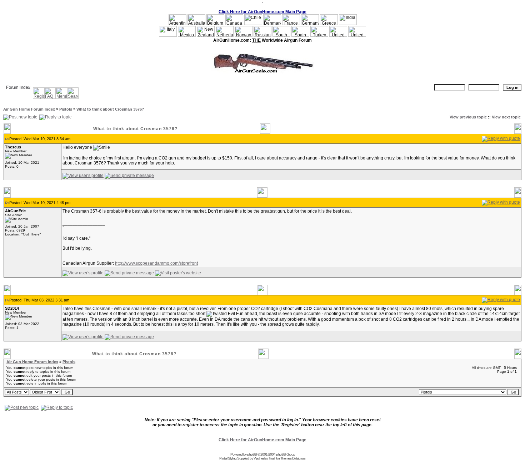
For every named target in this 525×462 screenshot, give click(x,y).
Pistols (65, 109)
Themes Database (292, 458)
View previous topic (468, 117)
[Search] (73, 97)
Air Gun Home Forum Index (29, 109)
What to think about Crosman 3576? (110, 109)
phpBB (252, 454)
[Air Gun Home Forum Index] (18, 91)
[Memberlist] (61, 97)
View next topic (506, 117)
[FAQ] (50, 97)
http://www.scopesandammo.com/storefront (156, 263)
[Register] (38, 97)
